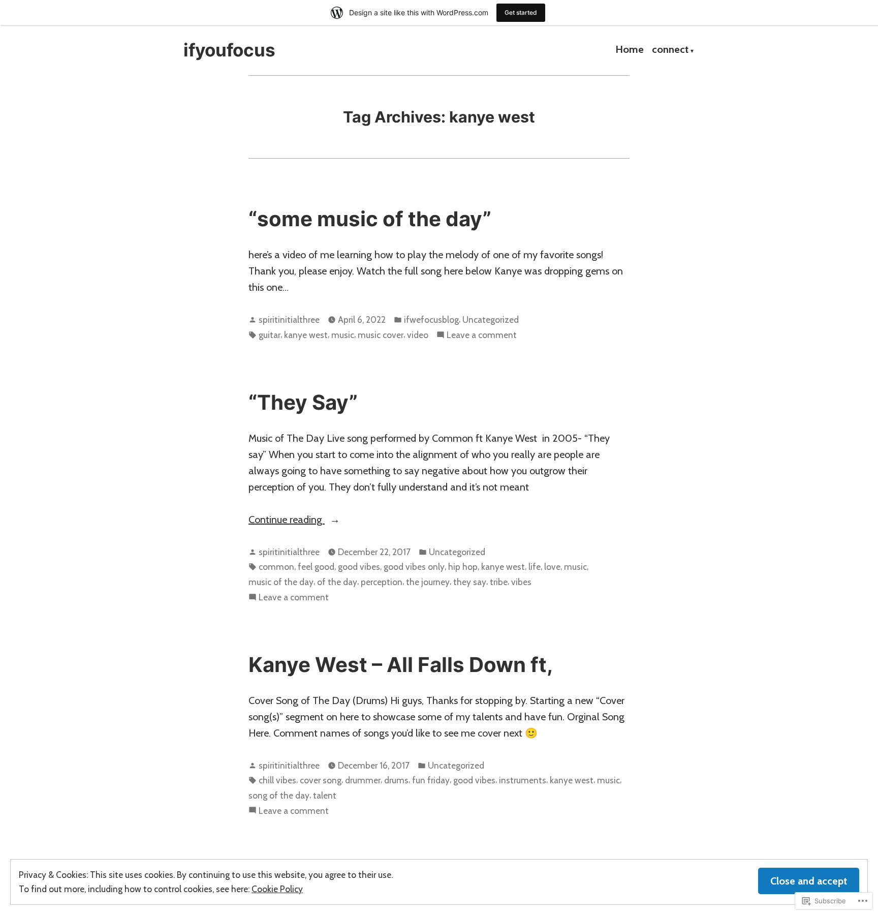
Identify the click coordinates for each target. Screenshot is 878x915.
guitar (269, 334)
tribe (499, 581)
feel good (316, 566)
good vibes (359, 566)
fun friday (431, 780)
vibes (521, 581)
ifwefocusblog (431, 319)
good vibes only (414, 566)
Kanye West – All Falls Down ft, (400, 664)
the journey (428, 581)
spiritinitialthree (289, 319)
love (552, 566)
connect (670, 50)
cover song (320, 780)
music (342, 334)
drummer (363, 780)
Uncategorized (490, 319)
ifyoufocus (229, 49)
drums (396, 780)
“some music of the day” (369, 218)
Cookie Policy (277, 888)
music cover (380, 334)
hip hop (463, 566)
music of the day (280, 581)
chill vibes (277, 780)
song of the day (278, 795)
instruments (522, 780)
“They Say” (303, 402)
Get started (521, 12)
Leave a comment (482, 335)
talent (324, 795)
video (417, 334)
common (276, 566)
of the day (337, 581)
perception (381, 581)
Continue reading (286, 520)
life (534, 566)
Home (629, 50)
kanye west (306, 334)
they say (469, 581)
